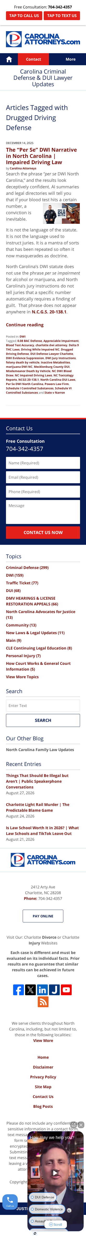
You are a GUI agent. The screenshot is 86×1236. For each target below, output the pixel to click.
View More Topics (22, 676)
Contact (33, 59)
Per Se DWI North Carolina (24, 384)
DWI (23, 336)
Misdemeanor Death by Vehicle (28, 371)
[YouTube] (66, 989)
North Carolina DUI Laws (57, 380)
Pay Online (43, 916)
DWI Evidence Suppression (25, 358)
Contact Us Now (43, 532)
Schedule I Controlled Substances (30, 388)
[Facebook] (18, 989)
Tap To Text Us (62, 15)
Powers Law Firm (57, 384)
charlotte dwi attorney (51, 345)
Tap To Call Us (24, 15)
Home (9, 59)
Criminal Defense (27, 567)
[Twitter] (30, 989)
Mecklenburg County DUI (52, 367)
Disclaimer (43, 1067)
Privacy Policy (43, 1077)
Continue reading (24, 325)
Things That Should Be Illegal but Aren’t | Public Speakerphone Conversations (37, 781)
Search (43, 720)
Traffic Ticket (22, 583)
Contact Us (43, 1096)
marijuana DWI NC (19, 367)
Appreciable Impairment (61, 341)
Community (21, 625)
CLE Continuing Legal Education (39, 648)
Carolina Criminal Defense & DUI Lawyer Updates (43, 39)
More (70, 59)
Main (13, 640)
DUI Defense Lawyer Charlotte (51, 354)
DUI (13, 590)
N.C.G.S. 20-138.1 (49, 312)
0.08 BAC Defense (29, 341)
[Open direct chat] (73, 1124)
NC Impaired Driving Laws (33, 375)
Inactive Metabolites (55, 362)
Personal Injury (23, 655)
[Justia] (54, 989)
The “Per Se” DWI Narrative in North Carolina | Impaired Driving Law (41, 156)
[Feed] (43, 1001)
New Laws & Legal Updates (35, 632)
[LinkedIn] (42, 989)
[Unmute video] (55, 1173)
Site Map (43, 1086)
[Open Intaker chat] (35, 1233)
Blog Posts (43, 1106)
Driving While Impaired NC (40, 349)
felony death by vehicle (22, 362)
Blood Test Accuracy (20, 345)
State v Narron (54, 393)
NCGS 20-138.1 (28, 380)
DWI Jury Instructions (60, 358)
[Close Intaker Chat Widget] (81, 1124)
